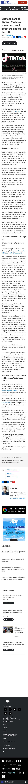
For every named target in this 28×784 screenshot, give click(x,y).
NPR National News (12, 470)
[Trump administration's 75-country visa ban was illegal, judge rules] (8, 629)
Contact (5, 727)
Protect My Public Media (9, 748)
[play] (2, 782)
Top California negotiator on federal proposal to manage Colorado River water (12, 612)
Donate (23, 2)
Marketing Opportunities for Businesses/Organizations (10, 735)
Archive (5, 751)
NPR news (9, 473)
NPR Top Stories (11, 477)
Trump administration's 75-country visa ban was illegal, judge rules (19, 630)
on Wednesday (15, 111)
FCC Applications (7, 745)
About (4, 724)
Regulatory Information (9, 741)
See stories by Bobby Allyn (17, 498)
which (16, 251)
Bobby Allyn (9, 35)
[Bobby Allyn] (5, 490)
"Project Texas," (6, 403)
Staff (4, 738)
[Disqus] (14, 675)
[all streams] (26, 782)
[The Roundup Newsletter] (14, 529)
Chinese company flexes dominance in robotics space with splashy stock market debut (13, 569)
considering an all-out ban (10, 390)
